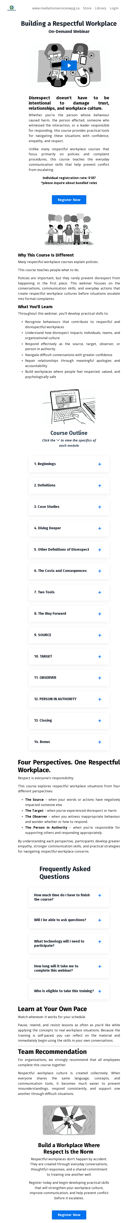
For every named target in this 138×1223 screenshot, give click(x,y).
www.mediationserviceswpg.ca (55, 8)
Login (114, 8)
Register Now (69, 200)
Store (87, 8)
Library (100, 8)
